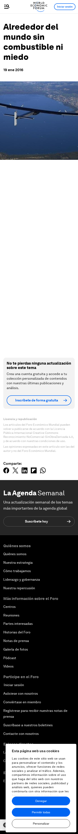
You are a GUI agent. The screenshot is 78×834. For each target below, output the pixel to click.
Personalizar (41, 823)
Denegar (41, 801)
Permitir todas (41, 812)
